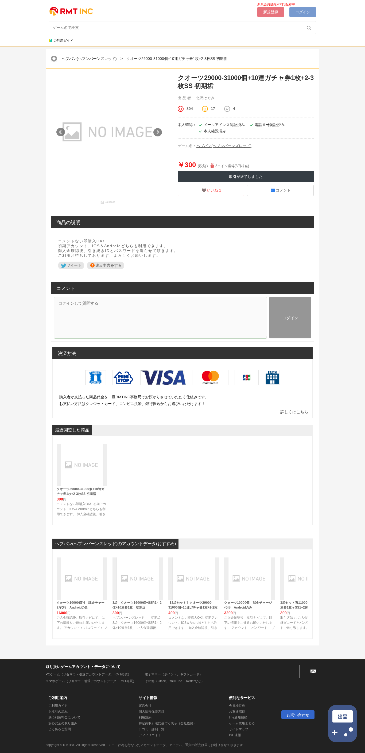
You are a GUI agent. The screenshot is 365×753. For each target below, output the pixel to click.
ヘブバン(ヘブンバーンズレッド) (89, 58)
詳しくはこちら (294, 412)
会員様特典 (237, 706)
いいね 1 (214, 190)
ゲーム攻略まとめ (242, 723)
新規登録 (270, 12)
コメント (283, 190)
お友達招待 (237, 711)
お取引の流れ (58, 711)
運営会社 (145, 706)
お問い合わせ (298, 715)
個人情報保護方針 (151, 711)
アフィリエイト (150, 735)
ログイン (302, 12)
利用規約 (145, 717)
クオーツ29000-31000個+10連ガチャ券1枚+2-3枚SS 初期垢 (176, 58)
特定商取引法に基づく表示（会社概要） (167, 723)
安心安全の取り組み (62, 723)
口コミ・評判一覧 (151, 729)
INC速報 (235, 735)
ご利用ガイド (61, 41)
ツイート (74, 265)
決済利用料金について (64, 717)
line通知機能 (238, 717)
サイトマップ (238, 729)
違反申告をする (108, 265)
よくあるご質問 (59, 729)
